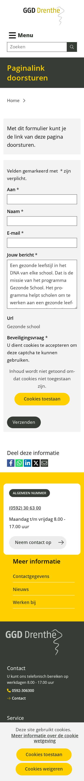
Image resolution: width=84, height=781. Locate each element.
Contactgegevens (31, 576)
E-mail (15, 233)
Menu (25, 35)
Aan (13, 190)
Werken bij (24, 602)
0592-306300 (23, 690)
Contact (19, 698)
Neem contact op (33, 542)
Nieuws (21, 589)
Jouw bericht (22, 255)
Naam (15, 211)
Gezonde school (23, 327)
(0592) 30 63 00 (25, 508)
